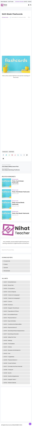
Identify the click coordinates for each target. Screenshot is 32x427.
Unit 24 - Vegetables (9, 356)
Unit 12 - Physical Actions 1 (10, 317)
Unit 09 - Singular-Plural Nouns (11, 308)
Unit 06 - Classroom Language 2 (12, 298)
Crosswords (7, 261)
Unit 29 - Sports (7, 373)
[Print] (3, 158)
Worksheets (7, 271)
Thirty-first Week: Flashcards (20, 213)
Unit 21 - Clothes (8, 347)
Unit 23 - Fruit (7, 353)
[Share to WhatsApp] (9, 155)
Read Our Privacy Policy (8, 250)
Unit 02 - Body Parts (9, 285)
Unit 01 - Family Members (10, 282)
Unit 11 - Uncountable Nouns (10, 314)
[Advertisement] (16, 404)
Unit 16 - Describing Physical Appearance (14, 330)
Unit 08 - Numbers (8, 304)
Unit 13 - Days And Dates (10, 321)
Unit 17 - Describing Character (11, 334)
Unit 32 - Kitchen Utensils (10, 382)
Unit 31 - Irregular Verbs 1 (10, 379)
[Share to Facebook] (3, 155)
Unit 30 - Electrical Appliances (11, 376)
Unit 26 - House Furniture (10, 363)
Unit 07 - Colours (8, 301)
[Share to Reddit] (15, 155)
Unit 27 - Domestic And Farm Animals (13, 366)
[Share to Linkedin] (18, 155)
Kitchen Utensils (14, 1)
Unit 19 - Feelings (8, 340)
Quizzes (6, 267)
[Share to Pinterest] (12, 155)
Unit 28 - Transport (8, 369)
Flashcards (5, 17)
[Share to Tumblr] (21, 155)
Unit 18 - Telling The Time (10, 337)
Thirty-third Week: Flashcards (21, 192)
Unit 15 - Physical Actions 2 (10, 327)
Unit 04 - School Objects (10, 291)
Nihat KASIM (15, 425)
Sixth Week (11, 151)
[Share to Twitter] (6, 155)
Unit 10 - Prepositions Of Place (11, 311)
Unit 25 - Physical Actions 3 (10, 360)
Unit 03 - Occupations (9, 288)
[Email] (27, 155)
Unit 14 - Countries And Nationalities (13, 324)
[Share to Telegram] (24, 155)
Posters (6, 264)
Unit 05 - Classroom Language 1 (12, 295)
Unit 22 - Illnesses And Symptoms (12, 350)
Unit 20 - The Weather (9, 343)
